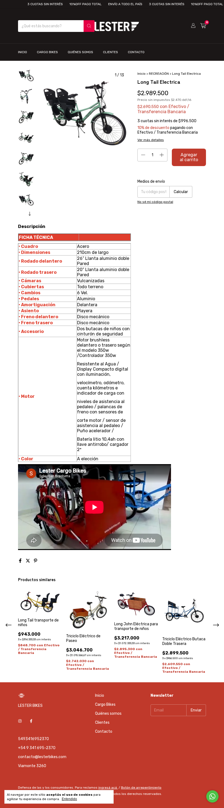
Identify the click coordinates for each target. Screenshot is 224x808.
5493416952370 (33, 739)
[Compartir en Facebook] (20, 560)
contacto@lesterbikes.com (42, 757)
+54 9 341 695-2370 (36, 748)
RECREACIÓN (159, 74)
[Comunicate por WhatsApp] (212, 796)
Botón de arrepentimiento (141, 787)
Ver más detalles (150, 140)
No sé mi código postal (155, 202)
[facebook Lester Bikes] (31, 721)
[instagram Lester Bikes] (20, 721)
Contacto (136, 52)
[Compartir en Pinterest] (35, 560)
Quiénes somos (80, 52)
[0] (203, 26)
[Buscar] (89, 26)
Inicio (22, 52)
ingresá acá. (108, 787)
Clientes (110, 52)
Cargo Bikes (47, 52)
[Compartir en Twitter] (28, 560)
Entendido (69, 799)
